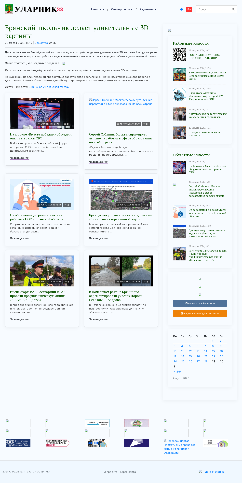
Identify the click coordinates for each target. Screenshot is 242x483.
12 (190, 351)
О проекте (110, 471)
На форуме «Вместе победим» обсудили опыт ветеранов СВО (41, 136)
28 (206, 361)
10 (175, 351)
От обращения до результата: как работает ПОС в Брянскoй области (37, 217)
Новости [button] (96, 9)
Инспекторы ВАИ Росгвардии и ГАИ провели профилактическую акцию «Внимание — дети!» (38, 296)
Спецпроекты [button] (120, 9)
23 (221, 356)
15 (213, 351)
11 (182, 351)
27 (198, 361)
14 (205, 351)
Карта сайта (128, 471)
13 (198, 351)
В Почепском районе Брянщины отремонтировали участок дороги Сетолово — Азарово (115, 296)
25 (183, 361)
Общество (41, 42)
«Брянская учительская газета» (49, 86)
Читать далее (19, 158)
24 (175, 361)
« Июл (177, 371)
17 (175, 356)
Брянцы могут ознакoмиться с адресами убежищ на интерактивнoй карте (120, 217)
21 (205, 356)
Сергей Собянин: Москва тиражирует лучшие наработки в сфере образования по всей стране (120, 138)
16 (221, 351)
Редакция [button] (147, 9)
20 (198, 356)
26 (190, 361)
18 (182, 356)
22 (213, 356)
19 (190, 356)
